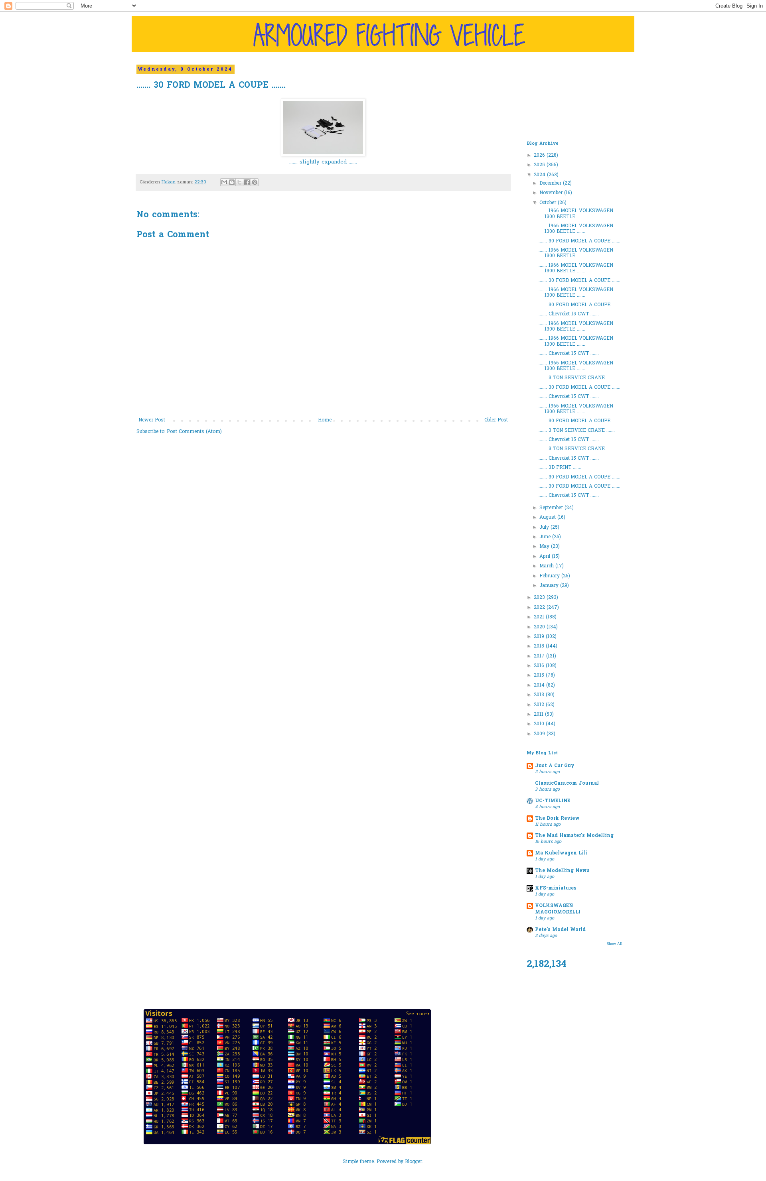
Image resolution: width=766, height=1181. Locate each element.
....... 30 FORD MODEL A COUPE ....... (579, 241)
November (551, 193)
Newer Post (151, 420)
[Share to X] (239, 182)
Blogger (413, 1161)
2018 (540, 646)
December (551, 183)
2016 (540, 665)
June (545, 537)
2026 (540, 155)
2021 (540, 617)
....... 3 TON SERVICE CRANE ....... (577, 378)
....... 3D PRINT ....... (560, 467)
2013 (540, 695)
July (545, 527)
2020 (540, 627)
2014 (540, 685)
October (548, 203)
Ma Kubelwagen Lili (561, 853)
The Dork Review (557, 818)
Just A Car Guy (554, 766)
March (547, 566)
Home (325, 420)
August (548, 517)
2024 (540, 175)
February (550, 576)
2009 (540, 734)
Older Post (496, 420)
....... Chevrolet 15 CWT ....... (569, 314)
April (545, 556)
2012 (540, 705)
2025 (540, 165)
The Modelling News (562, 870)
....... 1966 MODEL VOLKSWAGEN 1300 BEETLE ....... (576, 213)
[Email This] (224, 182)
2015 (540, 675)
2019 (540, 636)
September (552, 508)
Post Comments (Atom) (194, 431)
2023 (540, 597)
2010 (540, 724)
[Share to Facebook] (247, 182)
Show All (614, 944)
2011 (539, 714)
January (549, 585)
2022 (540, 607)
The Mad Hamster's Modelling (574, 835)
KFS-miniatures (555, 888)
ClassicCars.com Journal (567, 783)
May (545, 546)
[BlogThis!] (232, 182)
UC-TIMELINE (552, 801)
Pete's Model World (560, 929)
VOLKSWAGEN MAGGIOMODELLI (557, 909)
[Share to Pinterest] (255, 182)
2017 (540, 656)
